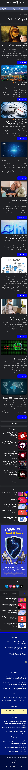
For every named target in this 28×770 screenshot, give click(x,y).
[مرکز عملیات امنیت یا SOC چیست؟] (14, 387)
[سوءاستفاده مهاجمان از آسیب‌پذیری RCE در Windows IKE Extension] (22, 436)
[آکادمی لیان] (14, 8)
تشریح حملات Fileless (19, 359)
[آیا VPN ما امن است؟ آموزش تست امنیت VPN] (22, 519)
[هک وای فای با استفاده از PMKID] (22, 512)
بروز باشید (14, 706)
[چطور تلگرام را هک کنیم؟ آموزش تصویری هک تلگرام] (22, 506)
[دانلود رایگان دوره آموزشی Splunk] (14, 227)
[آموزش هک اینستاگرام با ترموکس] (22, 494)
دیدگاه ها (5, 593)
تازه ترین (14, 593)
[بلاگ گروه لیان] (12, 3)
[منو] (26, 3)
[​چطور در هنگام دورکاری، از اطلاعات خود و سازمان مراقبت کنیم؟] (14, 306)
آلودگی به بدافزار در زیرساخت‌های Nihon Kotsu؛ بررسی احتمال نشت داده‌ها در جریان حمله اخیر (9, 463)
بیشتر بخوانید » (22, 62)
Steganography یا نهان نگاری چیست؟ (14, 45)
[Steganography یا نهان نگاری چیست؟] (14, 34)
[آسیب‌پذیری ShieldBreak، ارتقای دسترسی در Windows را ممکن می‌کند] (22, 445)
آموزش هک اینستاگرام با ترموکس (9, 492)
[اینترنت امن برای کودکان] (14, 189)
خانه (25, 14)
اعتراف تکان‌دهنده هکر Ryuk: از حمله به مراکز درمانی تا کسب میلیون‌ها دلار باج (10, 472)
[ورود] (20, 3)
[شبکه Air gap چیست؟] (14, 73)
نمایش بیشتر (14, 482)
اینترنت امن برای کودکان (19, 200)
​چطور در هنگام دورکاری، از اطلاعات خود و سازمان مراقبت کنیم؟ (14, 319)
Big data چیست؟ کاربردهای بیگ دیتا (14, 277)
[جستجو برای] (23, 3)
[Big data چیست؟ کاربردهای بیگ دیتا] (14, 265)
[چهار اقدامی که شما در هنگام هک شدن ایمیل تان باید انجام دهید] (14, 110)
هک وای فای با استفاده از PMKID (9, 511)
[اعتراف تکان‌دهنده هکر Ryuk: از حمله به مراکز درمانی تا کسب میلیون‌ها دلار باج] (22, 474)
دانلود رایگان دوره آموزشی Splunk (16, 238)
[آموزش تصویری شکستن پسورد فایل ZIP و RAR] (22, 500)
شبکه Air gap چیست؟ (19, 84)
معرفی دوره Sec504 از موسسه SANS (14, 161)
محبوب (23, 593)
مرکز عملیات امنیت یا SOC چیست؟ (15, 398)
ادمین (24, 43)
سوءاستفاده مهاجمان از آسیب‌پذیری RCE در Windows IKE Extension (10, 434)
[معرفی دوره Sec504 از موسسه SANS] (14, 149)
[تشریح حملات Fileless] (14, 347)
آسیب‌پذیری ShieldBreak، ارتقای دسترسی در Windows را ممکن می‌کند (9, 443)
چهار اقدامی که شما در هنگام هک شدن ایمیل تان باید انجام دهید (15, 123)
